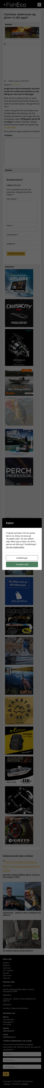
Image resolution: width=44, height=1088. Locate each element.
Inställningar (22, 558)
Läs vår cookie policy (15, 547)
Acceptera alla (22, 564)
